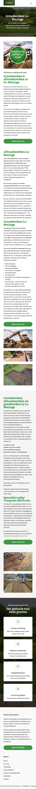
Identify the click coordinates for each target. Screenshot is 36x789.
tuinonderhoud (22, 536)
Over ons (6, 764)
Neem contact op (18, 141)
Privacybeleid (26, 786)
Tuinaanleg (7, 767)
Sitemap (33, 786)
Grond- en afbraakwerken (12, 773)
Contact (6, 779)
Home (5, 761)
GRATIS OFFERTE (18, 748)
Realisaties (7, 776)
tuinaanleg (12, 536)
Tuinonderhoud (8, 770)
